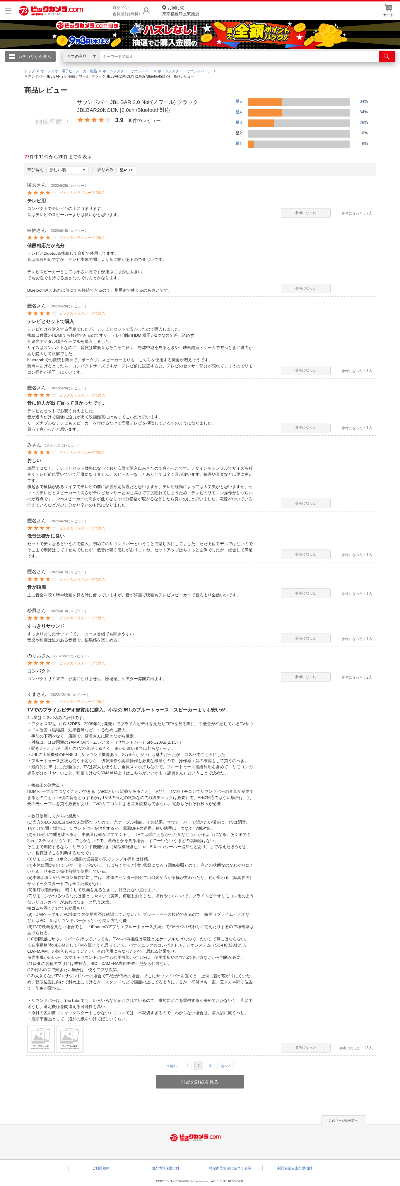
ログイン (74, 66)
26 (362, 122)
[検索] (387, 56)
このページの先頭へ (343, 1120)
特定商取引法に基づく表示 (230, 1168)
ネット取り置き (275, 64)
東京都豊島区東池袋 (180, 10)
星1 (238, 143)
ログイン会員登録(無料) (126, 10)
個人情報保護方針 (165, 1168)
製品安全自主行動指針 (294, 1168)
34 (362, 101)
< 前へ (172, 1066)
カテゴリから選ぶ (34, 56)
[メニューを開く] (8, 11)
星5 (238, 101)
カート (388, 15)
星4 (238, 111)
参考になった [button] (305, 213)
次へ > (225, 1066)
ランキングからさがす (176, 64)
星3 (238, 122)
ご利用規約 (101, 1168)
